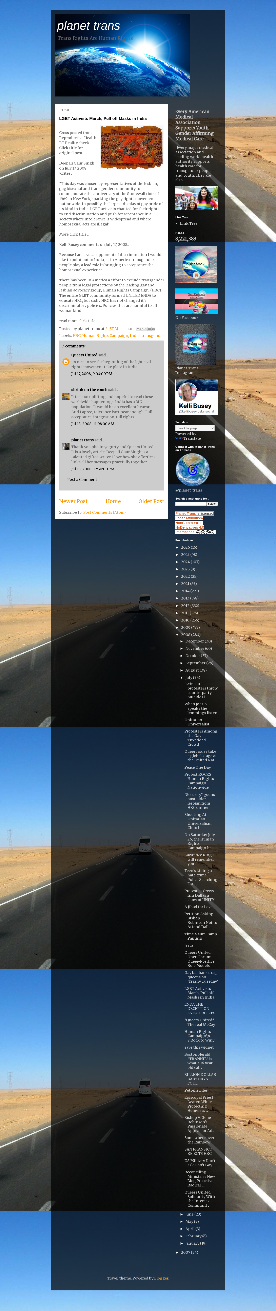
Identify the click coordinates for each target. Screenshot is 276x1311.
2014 (185, 591)
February (193, 1236)
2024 (186, 562)
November (195, 648)
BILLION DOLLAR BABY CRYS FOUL (200, 1079)
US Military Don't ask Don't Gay (200, 1162)
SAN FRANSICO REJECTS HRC (198, 1151)
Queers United (84, 355)
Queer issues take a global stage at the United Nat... (200, 755)
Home (113, 501)
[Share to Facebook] (149, 329)
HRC (77, 335)
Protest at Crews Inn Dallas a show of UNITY (199, 895)
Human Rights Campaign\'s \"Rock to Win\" (199, 1036)
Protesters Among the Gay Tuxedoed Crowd (200, 738)
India (135, 335)
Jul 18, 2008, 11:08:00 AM (92, 423)
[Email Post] (129, 328)
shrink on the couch (89, 389)
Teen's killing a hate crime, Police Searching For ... (200, 877)
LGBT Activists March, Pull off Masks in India (103, 118)
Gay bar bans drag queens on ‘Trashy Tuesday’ (201, 977)
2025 (185, 554)
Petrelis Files (196, 1090)
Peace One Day (197, 767)
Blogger (161, 1278)
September (195, 663)
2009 (186, 627)
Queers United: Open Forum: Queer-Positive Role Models (199, 959)
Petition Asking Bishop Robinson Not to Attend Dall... (200, 920)
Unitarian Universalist (197, 722)
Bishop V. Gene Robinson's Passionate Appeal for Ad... (199, 1124)
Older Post (151, 501)
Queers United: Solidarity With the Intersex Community (199, 1199)
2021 (185, 583)
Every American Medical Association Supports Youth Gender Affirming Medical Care (194, 125)
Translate (192, 438)
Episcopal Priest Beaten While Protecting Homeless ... (198, 1104)
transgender (152, 335)
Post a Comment (82, 479)
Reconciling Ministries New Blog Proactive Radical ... (199, 1178)
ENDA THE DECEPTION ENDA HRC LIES (199, 1008)
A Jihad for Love (198, 906)
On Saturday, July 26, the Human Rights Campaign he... (199, 841)
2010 (185, 620)
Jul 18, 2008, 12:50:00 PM (92, 469)
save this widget (199, 1047)
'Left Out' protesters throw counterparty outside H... (201, 690)
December (195, 641)
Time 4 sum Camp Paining (200, 936)
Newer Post (73, 501)
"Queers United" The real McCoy (199, 1022)
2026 (186, 547)
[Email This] (138, 329)
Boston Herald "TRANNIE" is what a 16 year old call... (198, 1061)
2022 (186, 576)
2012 (185, 605)
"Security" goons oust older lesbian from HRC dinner (199, 801)
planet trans (88, 25)
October (193, 655)
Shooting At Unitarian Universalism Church (198, 821)
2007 (186, 1252)
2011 (185, 613)
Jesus (189, 945)
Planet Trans (185, 513)
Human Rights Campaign (105, 335)
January (192, 1243)
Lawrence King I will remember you (199, 859)
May (189, 1221)
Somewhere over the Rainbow (199, 1139)
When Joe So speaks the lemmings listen (200, 708)
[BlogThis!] (142, 329)
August (192, 670)
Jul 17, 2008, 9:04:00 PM (91, 373)
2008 (186, 634)
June (189, 1214)
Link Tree (188, 223)
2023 (186, 569)
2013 (185, 598)
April (190, 1228)
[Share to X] (146, 329)
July (189, 677)
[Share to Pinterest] (153, 329)
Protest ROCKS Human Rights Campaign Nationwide (199, 781)
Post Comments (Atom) (104, 512)
